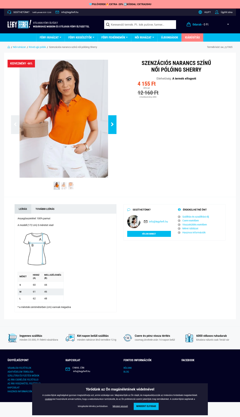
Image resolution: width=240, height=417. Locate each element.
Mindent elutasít (120, 406)
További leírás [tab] (44, 209)
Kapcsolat (14, 387)
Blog (126, 371)
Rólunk (128, 367)
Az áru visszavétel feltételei (24, 383)
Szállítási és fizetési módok (23, 375)
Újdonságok (169, 37)
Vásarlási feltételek (19, 367)
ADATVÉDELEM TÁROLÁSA (20, 371)
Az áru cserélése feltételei (23, 379)
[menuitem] (50, 37)
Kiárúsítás (192, 37)
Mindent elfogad (146, 406)
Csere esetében (190, 220)
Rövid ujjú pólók (37, 47)
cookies (48, 399)
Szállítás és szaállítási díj (195, 216)
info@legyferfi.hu (69, 12)
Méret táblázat (190, 228)
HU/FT (207, 12)
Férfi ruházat (49, 37)
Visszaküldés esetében (194, 224)
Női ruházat (143, 37)
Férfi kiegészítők (80, 37)
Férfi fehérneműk (113, 37)
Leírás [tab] (23, 209)
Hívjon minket (149, 234)
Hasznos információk (194, 232)
